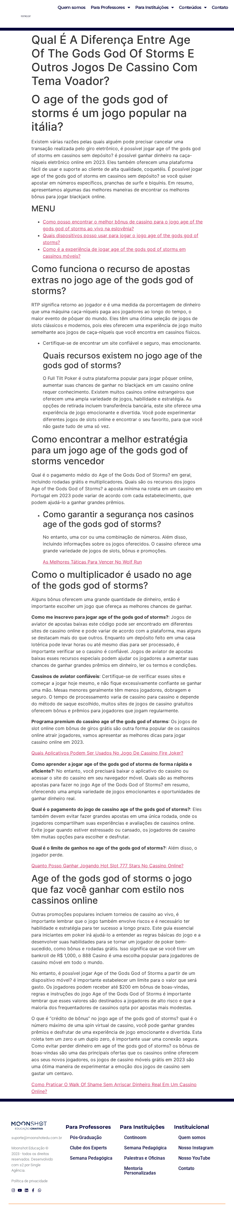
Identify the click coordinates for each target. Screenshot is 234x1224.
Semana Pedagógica (91, 1158)
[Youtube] (20, 1190)
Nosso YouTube (194, 1158)
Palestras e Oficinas (144, 1158)
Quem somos (191, 1137)
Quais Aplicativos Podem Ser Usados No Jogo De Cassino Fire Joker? (107, 753)
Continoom (135, 1137)
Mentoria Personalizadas (140, 1171)
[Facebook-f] (33, 1190)
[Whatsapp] (39, 1190)
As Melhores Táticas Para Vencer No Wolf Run (92, 562)
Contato (186, 1168)
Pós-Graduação (86, 1137)
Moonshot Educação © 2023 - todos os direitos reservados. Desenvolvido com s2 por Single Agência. (32, 1159)
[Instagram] (13, 1190)
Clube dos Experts (88, 1147)
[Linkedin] (26, 1190)
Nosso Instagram (195, 1147)
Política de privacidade (29, 1181)
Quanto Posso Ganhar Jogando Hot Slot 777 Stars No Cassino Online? (107, 865)
